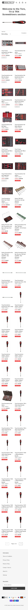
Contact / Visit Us (7, 567)
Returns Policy (6, 563)
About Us (5, 571)
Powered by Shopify (20, 605)
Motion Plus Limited (11, 605)
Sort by (3, 31)
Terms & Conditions (7, 556)
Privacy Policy (6, 560)
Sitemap (5, 575)
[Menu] (25, 2)
